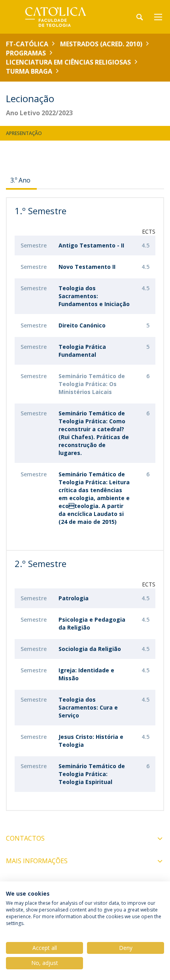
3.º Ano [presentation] (20, 180)
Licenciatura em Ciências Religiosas (68, 62)
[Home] (55, 17)
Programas (26, 53)
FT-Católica (27, 44)
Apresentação (24, 133)
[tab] (21, 180)
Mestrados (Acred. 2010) (101, 44)
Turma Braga (29, 71)
